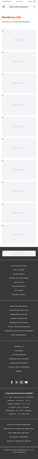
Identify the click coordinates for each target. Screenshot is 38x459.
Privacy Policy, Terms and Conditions (19, 429)
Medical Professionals (19, 363)
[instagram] (21, 382)
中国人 (11, 397)
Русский (19, 410)
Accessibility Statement (19, 437)
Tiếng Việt (25, 414)
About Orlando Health (19, 306)
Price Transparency (19, 335)
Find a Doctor (19, 270)
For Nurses (19, 350)
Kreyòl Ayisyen (14, 404)
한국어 (19, 407)
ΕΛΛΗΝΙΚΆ (19, 400)
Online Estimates (19, 286)
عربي (5, 397)
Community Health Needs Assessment (19, 331)
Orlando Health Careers (19, 359)
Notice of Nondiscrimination (19, 424)
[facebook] (11, 382)
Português (10, 410)
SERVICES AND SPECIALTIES (19, 310)
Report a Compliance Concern (19, 441)
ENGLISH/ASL (19, 397)
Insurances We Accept (19, 314)
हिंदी (28, 404)
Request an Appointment (19, 278)
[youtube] (26, 382)
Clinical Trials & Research (19, 367)
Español (28, 410)
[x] (16, 382)
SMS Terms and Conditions (19, 433)
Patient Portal (19, 274)
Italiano (12, 407)
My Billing (19, 290)
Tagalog (12, 414)
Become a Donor (18, 294)
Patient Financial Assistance (19, 327)
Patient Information (19, 318)
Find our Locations (19, 266)
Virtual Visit (19, 282)
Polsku (25, 407)
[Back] (4, 7)
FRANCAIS (29, 397)
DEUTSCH (11, 400)
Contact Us (19, 346)
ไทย (18, 414)
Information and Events (19, 322)
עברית (23, 404)
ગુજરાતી (27, 400)
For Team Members (19, 355)
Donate (19, 371)
